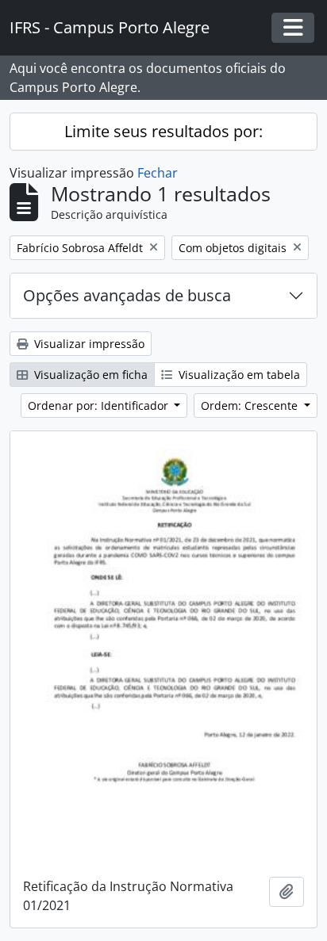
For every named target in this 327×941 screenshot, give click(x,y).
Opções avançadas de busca (127, 295)
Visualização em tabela (237, 374)
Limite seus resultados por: (163, 131)
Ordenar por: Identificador (99, 405)
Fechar (157, 173)
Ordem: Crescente (251, 405)
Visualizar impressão (87, 343)
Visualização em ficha (89, 374)
